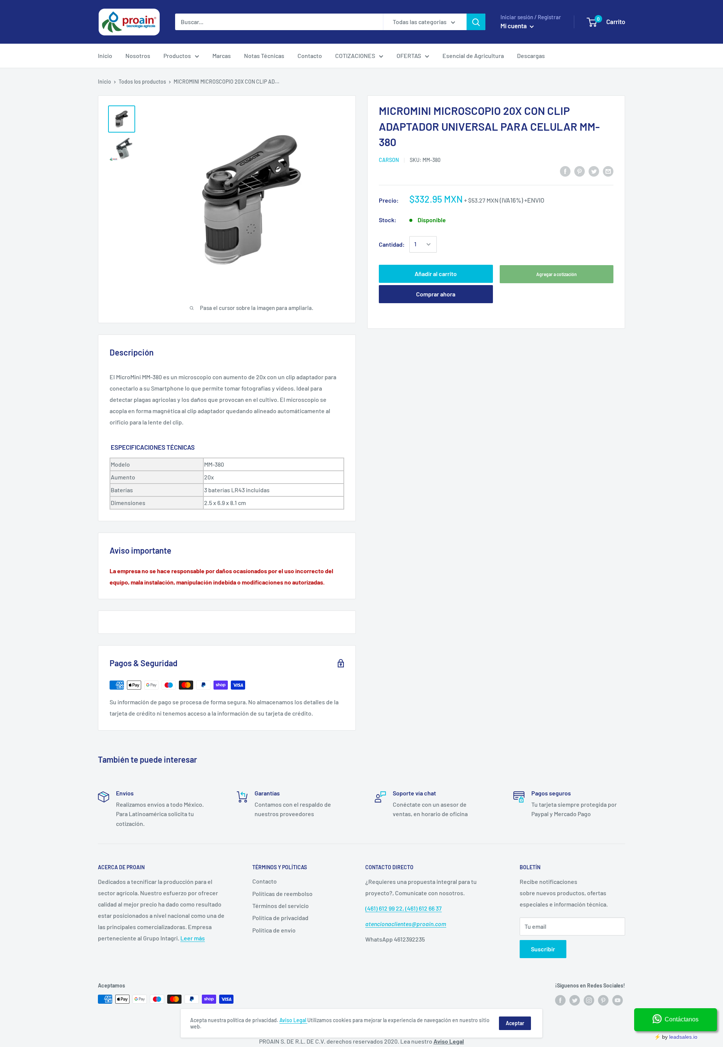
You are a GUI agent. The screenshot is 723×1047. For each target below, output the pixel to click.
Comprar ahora (435, 294)
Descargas (531, 55)
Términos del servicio (280, 905)
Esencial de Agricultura (473, 55)
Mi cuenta (514, 25)
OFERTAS (409, 55)
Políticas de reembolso (282, 893)
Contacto (309, 55)
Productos (177, 55)
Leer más (192, 938)
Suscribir (543, 948)
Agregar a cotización (556, 274)
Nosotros (137, 55)
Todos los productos (142, 81)
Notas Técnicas (264, 55)
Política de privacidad (280, 917)
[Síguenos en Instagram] (589, 1000)
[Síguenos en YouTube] (617, 1000)
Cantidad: (392, 244)
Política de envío (274, 930)
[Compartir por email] (608, 171)
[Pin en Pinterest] (579, 171)
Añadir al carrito (436, 273)
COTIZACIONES (355, 55)
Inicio (105, 55)
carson (389, 159)
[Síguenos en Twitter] (574, 1000)
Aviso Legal (293, 1020)
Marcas (221, 55)
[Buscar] (476, 22)
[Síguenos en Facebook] (560, 1000)
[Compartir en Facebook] (565, 171)
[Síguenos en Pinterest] (603, 1000)
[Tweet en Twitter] (594, 171)
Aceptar (515, 1023)
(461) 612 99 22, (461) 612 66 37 (403, 908)
